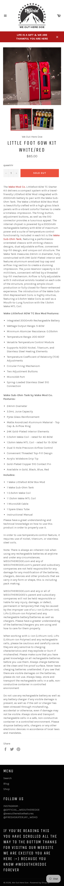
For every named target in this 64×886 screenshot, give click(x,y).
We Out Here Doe (20, 882)
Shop (6, 789)
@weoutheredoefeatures (18, 813)
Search (7, 778)
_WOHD (33, 817)
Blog (6, 783)
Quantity (8, 165)
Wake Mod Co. (17, 186)
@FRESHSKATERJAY (15, 817)
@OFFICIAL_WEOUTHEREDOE (21, 809)
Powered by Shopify (39, 882)
